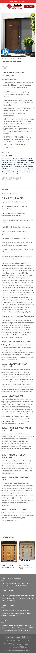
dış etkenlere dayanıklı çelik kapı (10, 160)
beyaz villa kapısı (10, 158)
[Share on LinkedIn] (20, 178)
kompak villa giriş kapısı (25, 164)
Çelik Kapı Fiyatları (22, 610)
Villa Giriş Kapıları (7, 213)
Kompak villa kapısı (6, 166)
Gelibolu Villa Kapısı (15, 335)
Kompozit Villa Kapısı (17, 596)
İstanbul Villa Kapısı (10, 642)
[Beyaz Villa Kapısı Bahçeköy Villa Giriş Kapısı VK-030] (27, 551)
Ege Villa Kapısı (15, 59)
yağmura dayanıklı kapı (13, 174)
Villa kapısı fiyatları (7, 345)
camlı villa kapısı (28, 158)
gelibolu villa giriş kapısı (23, 162)
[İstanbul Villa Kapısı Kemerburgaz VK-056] (9, 551)
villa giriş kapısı (14, 170)
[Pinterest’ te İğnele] (17, 178)
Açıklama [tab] (4, 189)
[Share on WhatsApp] (3, 178)
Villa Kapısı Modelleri (25, 598)
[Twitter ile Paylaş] (10, 178)
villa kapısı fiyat (11, 172)
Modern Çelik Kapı (15, 615)
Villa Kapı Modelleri (25, 642)
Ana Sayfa (4, 59)
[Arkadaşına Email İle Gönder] (13, 178)
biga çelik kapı (19, 158)
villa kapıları (30, 170)
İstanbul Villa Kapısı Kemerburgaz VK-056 (7, 566)
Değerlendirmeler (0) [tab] (8, 193)
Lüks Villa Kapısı (12, 598)
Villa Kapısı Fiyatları (8, 600)
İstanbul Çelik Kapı (21, 613)
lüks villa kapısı (23, 168)
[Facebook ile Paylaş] (6, 178)
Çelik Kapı (11, 644)
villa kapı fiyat (22, 170)
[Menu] (2, 6)
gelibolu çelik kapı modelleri (8, 162)
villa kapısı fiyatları (21, 172)
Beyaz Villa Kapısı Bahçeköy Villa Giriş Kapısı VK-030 (26, 567)
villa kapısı (4, 172)
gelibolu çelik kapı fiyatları (26, 160)
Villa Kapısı (5, 596)
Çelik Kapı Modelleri (8, 610)
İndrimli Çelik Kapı (7, 613)
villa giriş (7, 170)
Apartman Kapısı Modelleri (18, 647)
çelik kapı (4, 421)
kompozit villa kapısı (13, 168)
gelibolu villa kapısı (13, 164)
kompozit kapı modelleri (18, 166)
